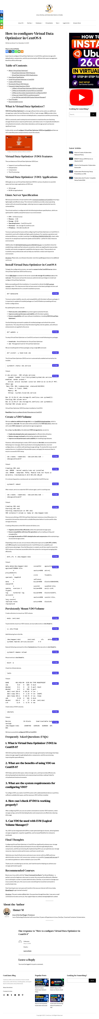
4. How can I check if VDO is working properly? (25, 95)
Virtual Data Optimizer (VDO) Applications (25, 75)
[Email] (19, 51)
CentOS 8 (48, 130)
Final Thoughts (13, 99)
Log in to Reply (27, 951)
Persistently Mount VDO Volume (19, 84)
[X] (10, 51)
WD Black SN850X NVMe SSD (42, 236)
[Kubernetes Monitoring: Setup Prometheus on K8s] (71, 171)
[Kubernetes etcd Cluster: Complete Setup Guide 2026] (71, 178)
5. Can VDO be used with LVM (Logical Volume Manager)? (29, 97)
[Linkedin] (13, 51)
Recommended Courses (16, 102)
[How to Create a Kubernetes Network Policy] (71, 152)
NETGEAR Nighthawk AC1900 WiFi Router (29, 245)
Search (92, 980)
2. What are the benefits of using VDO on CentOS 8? (27, 90)
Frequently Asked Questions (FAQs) (19, 86)
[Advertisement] (83, 130)
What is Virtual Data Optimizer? (18, 70)
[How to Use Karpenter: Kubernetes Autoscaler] (71, 165)
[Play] (81, 97)
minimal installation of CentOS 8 (42, 199)
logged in (29, 964)
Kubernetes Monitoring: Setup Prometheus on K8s (56, 1005)
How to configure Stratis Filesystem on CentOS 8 (27, 412)
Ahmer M (14, 43)
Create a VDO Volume (15, 82)
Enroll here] (9, 890)
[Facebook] (7, 51)
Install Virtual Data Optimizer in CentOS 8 (21, 79)
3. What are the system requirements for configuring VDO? (29, 93)
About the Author (8, 987)
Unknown (26, 941)
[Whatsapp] (16, 51)
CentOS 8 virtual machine (42, 421)
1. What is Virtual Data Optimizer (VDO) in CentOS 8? (28, 88)
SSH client (13, 275)
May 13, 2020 (27, 943)
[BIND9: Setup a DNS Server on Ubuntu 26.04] (71, 159)
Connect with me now (50, 857)
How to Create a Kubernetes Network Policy (40, 989)
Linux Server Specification (16, 77)
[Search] (93, 114)
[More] (22, 51)
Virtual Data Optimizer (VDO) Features (23, 73)
